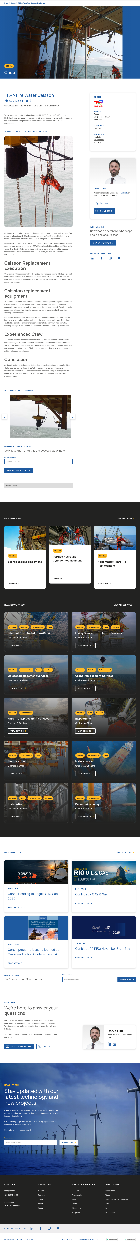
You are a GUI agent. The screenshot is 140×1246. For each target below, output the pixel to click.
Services (41, 1195)
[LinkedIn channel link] (92, 258)
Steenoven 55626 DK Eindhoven (12, 1204)
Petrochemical (77, 1195)
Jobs (107, 1204)
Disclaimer (67, 1239)
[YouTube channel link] (119, 258)
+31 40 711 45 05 (11, 1195)
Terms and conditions (89, 1239)
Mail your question (21, 1046)
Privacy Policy (113, 1239)
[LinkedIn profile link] (109, 1044)
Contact (41, 1208)
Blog (107, 1208)
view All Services (123, 605)
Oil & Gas (97, 128)
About (40, 1204)
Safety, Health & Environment (116, 1199)
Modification (98, 143)
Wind (74, 1199)
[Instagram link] (110, 258)
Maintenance (99, 140)
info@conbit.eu (10, 1191)
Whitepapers (110, 1212)
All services (76, 1208)
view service (17, 645)
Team (107, 1195)
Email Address (10, 457)
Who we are (110, 1191)
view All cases (124, 518)
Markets (41, 1191)
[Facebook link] (101, 258)
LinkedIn (124, 193)
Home (6, 3)
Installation (98, 137)
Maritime (75, 1204)
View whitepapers (102, 243)
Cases (13, 3)
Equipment (76, 1212)
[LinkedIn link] (31, 1228)
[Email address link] (114, 1044)
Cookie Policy (131, 1239)
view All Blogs (124, 852)
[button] (4, 416)
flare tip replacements (46, 1122)
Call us (104, 203)
